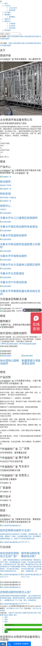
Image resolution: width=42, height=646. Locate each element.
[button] (21, 351)
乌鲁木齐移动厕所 (13, 36)
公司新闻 (12, 23)
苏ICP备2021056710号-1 (15, 608)
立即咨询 (14, 346)
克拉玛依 (18, 613)
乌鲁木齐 (11, 613)
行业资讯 (12, 26)
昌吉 (32, 613)
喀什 (15, 615)
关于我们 (7, 12)
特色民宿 (12, 10)
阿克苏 (6, 615)
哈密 (28, 613)
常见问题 (12, 28)
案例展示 (7, 14)
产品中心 (7, 5)
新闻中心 (7, 21)
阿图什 (11, 615)
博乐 (35, 613)
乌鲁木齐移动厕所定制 (27, 36)
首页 (6, 3)
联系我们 (7, 30)
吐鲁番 (24, 613)
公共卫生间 (13, 8)
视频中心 (7, 19)
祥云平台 (36, 608)
